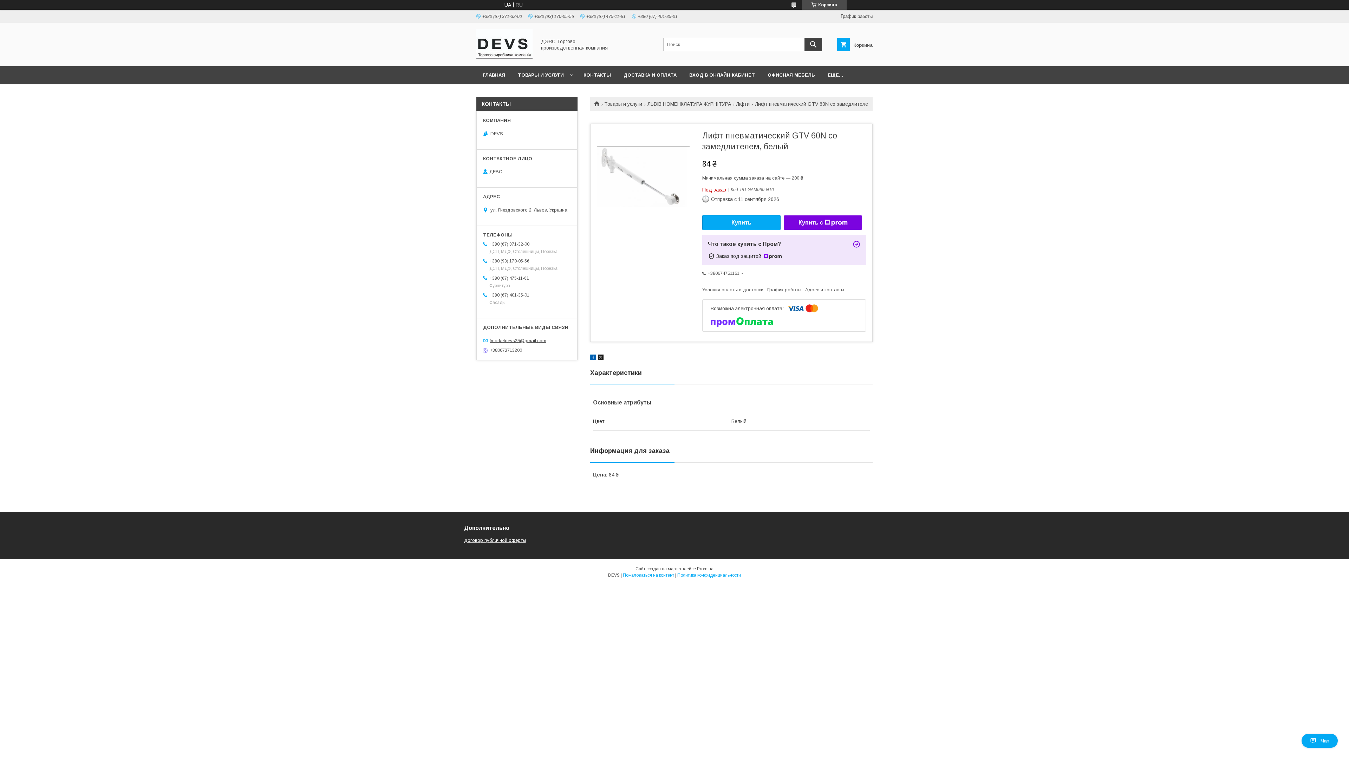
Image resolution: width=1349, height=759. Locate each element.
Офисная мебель (791, 75)
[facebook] (593, 358)
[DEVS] (504, 57)
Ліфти (743, 104)
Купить (741, 223)
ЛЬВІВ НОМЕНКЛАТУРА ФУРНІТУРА (689, 104)
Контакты (597, 75)
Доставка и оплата (650, 75)
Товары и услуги (541, 75)
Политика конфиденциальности (709, 575)
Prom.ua (705, 568)
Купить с (811, 223)
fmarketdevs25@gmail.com (518, 340)
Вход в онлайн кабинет (722, 75)
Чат (1325, 741)
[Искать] (813, 44)
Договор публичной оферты (495, 540)
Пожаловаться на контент (648, 575)
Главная (494, 75)
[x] (601, 358)
